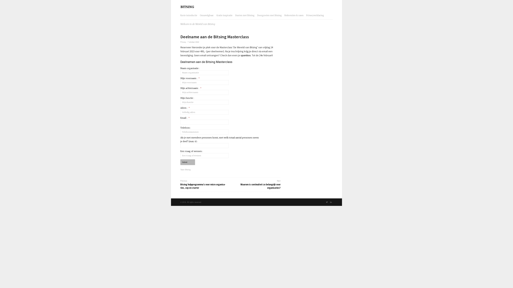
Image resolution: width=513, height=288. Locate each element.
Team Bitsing (185, 169)
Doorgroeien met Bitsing (269, 15)
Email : (185, 118)
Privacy (183, 42)
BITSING (187, 7)
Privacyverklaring (315, 15)
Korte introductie (188, 15)
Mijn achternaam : (190, 88)
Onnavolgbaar (207, 15)
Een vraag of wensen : (191, 151)
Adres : (185, 108)
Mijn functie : (187, 98)
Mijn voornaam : (190, 78)
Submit (184, 162)
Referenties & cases (294, 15)
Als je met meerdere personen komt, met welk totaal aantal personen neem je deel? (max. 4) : (219, 139)
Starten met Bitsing (244, 15)
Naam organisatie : (189, 68)
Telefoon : (185, 127)
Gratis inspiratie (224, 15)
